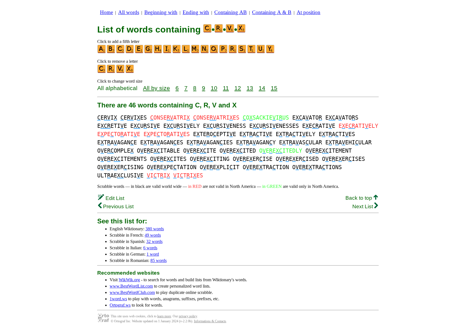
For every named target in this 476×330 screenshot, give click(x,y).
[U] (261, 52)
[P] (223, 52)
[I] (167, 52)
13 (250, 88)
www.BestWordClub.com (132, 292)
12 (237, 88)
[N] (205, 52)
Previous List (118, 206)
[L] (186, 52)
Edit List (114, 198)
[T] (251, 52)
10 (214, 88)
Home (106, 12)
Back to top (359, 198)
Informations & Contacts (210, 321)
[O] (214, 52)
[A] (102, 52)
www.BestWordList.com (131, 286)
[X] (130, 71)
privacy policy (188, 316)
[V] (120, 71)
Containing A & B (271, 12)
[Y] (270, 52)
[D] (130, 52)
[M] (195, 52)
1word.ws (118, 298)
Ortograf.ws (120, 305)
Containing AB (230, 12)
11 (226, 88)
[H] (158, 52)
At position (308, 12)
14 (262, 88)
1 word (153, 254)
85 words (158, 260)
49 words (153, 235)
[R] (233, 52)
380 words (154, 228)
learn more (164, 316)
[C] (120, 52)
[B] (111, 52)
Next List (363, 206)
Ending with (196, 12)
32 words (154, 241)
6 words (150, 247)
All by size (156, 88)
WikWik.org (129, 279)
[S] (242, 52)
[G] (148, 52)
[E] (139, 52)
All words (128, 12)
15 (274, 88)
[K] (177, 52)
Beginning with (160, 12)
